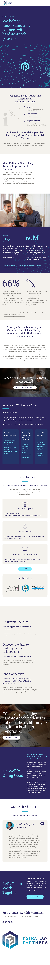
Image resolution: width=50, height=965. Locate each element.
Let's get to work (11, 738)
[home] (7, 3)
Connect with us (35, 897)
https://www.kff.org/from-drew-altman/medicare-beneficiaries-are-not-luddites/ (22, 265)
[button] (46, 3)
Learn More (25, 569)
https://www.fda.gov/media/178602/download (14, 316)
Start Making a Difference (25, 387)
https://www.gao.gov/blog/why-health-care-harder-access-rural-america (20, 267)
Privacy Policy (5, 961)
